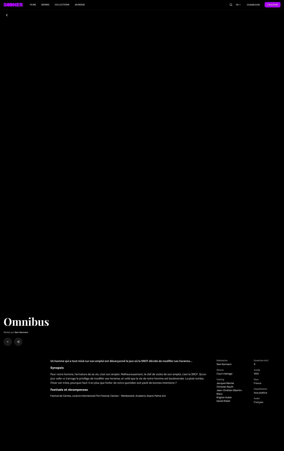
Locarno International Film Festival (90, 395)
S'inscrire (272, 4)
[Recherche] (230, 4)
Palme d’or (160, 395)
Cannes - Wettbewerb (122, 395)
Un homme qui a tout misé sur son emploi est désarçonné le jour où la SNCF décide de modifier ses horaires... (121, 361)
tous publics (260, 392)
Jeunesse (80, 4)
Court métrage (224, 373)
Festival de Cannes (60, 395)
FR (237, 4)
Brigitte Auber (224, 397)
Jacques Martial (225, 383)
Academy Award (144, 395)
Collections (62, 4)
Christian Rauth (225, 386)
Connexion (253, 4)
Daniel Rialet (223, 401)
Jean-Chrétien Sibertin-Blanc (230, 392)
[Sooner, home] (13, 4)
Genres (45, 4)
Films (33, 4)
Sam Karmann (21, 332)
